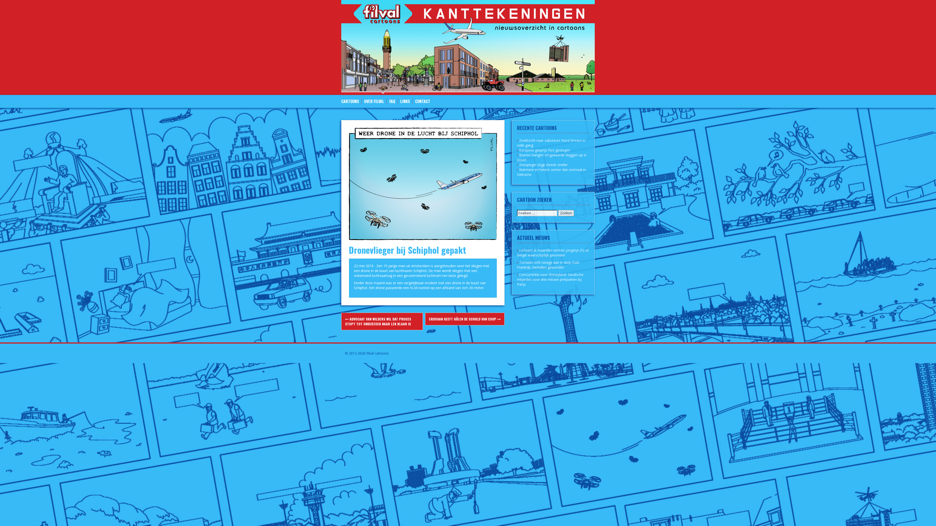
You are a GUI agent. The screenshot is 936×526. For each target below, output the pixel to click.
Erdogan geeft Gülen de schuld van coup (463, 318)
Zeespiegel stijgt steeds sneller (543, 164)
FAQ (392, 101)
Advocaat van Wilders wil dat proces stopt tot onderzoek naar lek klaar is (378, 321)
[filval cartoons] (468, 47)
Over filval (374, 101)
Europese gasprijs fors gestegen (544, 150)
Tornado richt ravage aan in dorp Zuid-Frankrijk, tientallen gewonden (548, 265)
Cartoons (350, 101)
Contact (422, 101)
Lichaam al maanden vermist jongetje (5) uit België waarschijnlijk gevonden (553, 252)
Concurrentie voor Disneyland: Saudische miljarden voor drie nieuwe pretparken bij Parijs (550, 279)
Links (405, 101)
